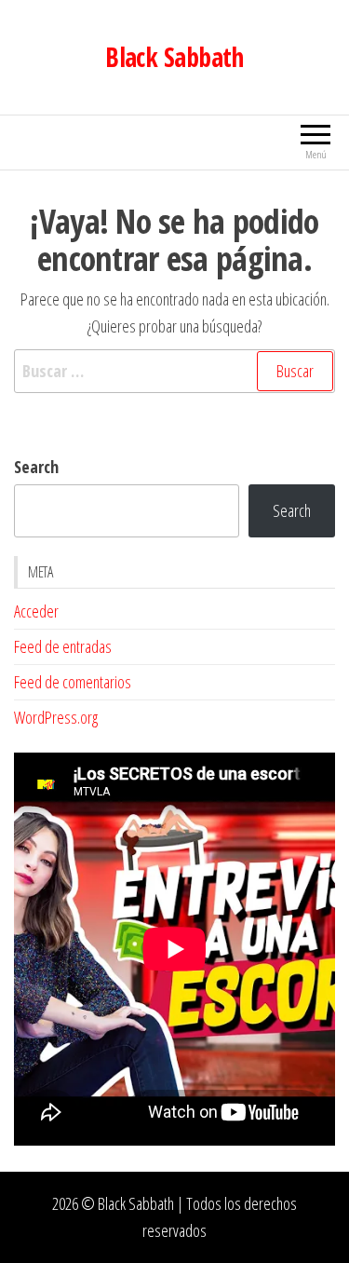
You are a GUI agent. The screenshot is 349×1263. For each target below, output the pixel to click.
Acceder (36, 611)
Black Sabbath (174, 57)
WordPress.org (56, 717)
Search (36, 466)
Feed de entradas (63, 646)
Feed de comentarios (72, 682)
